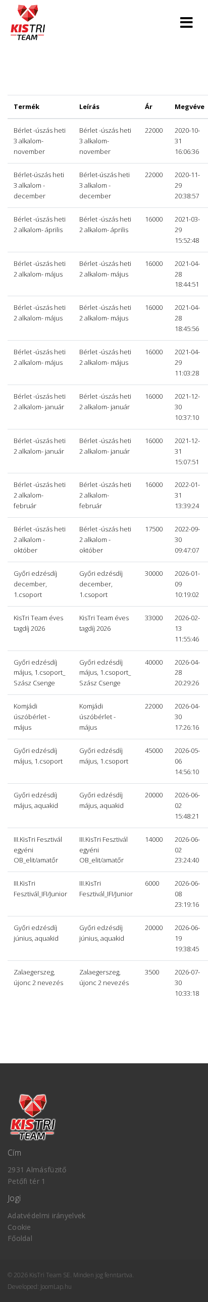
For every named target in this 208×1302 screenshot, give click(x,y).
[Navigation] (186, 21)
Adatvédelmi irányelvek (47, 1215)
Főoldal (20, 1238)
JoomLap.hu (56, 1286)
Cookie (19, 1227)
